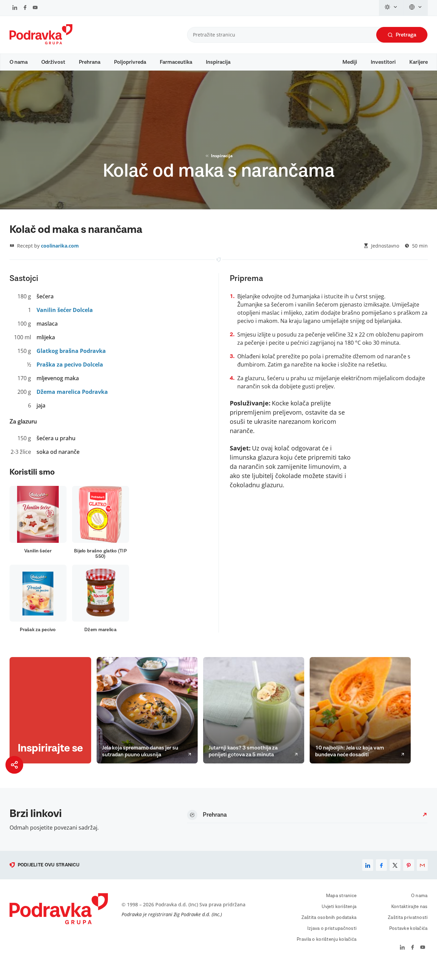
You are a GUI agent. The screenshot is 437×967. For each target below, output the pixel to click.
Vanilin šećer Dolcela (65, 310)
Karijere (418, 62)
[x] (395, 865)
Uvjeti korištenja (339, 906)
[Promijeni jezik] (416, 8)
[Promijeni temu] (391, 8)
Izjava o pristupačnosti (331, 928)
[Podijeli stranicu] (14, 765)
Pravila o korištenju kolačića (326, 939)
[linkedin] (367, 865)
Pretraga (406, 35)
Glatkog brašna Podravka (71, 351)
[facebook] (381, 865)
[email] (422, 865)
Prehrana (89, 62)
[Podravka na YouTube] (35, 8)
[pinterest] (408, 865)
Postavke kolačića (408, 928)
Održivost (53, 62)
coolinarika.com (60, 245)
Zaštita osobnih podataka (329, 917)
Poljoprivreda (130, 62)
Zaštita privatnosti (407, 917)
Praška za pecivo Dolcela (70, 364)
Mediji (349, 62)
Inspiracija (218, 62)
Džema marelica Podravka (72, 392)
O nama (19, 62)
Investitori (383, 62)
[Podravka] (41, 42)
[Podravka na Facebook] (25, 8)
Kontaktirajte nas (409, 906)
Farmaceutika (176, 62)
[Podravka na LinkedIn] (14, 8)
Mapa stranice (341, 895)
